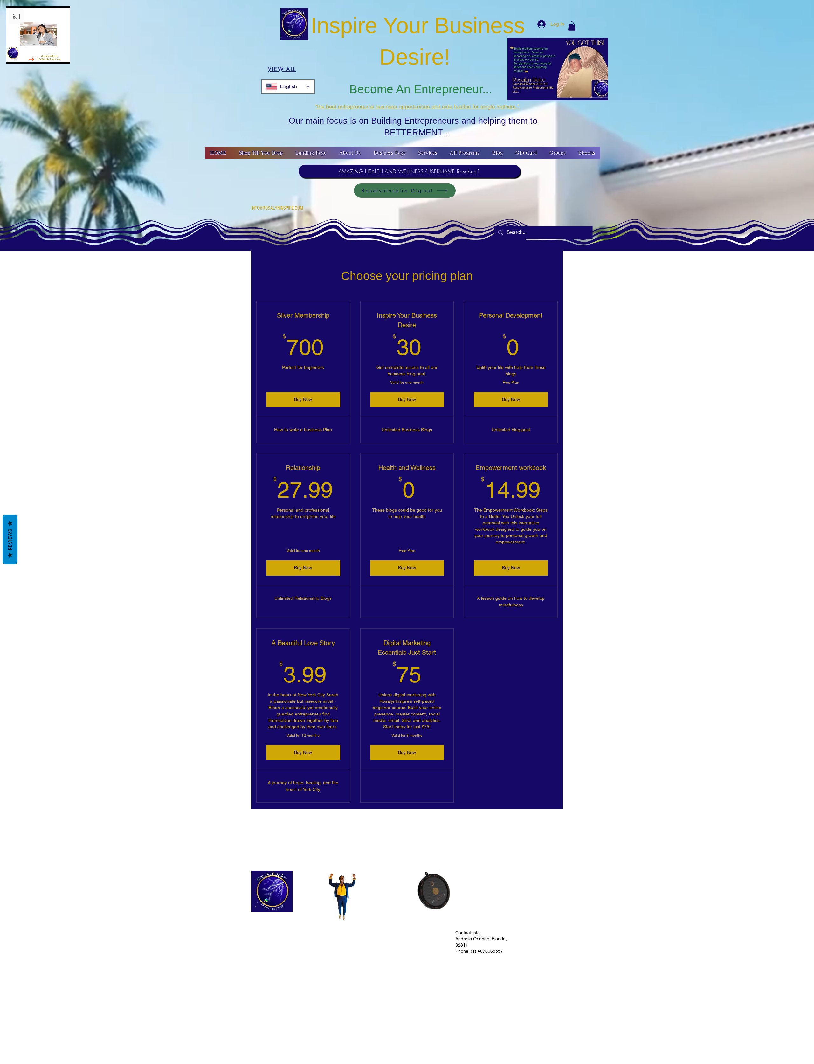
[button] (572, 26)
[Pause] (14, 55)
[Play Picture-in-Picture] (68, 55)
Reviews (10, 539)
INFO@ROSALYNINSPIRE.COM (277, 208)
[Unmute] (25, 55)
